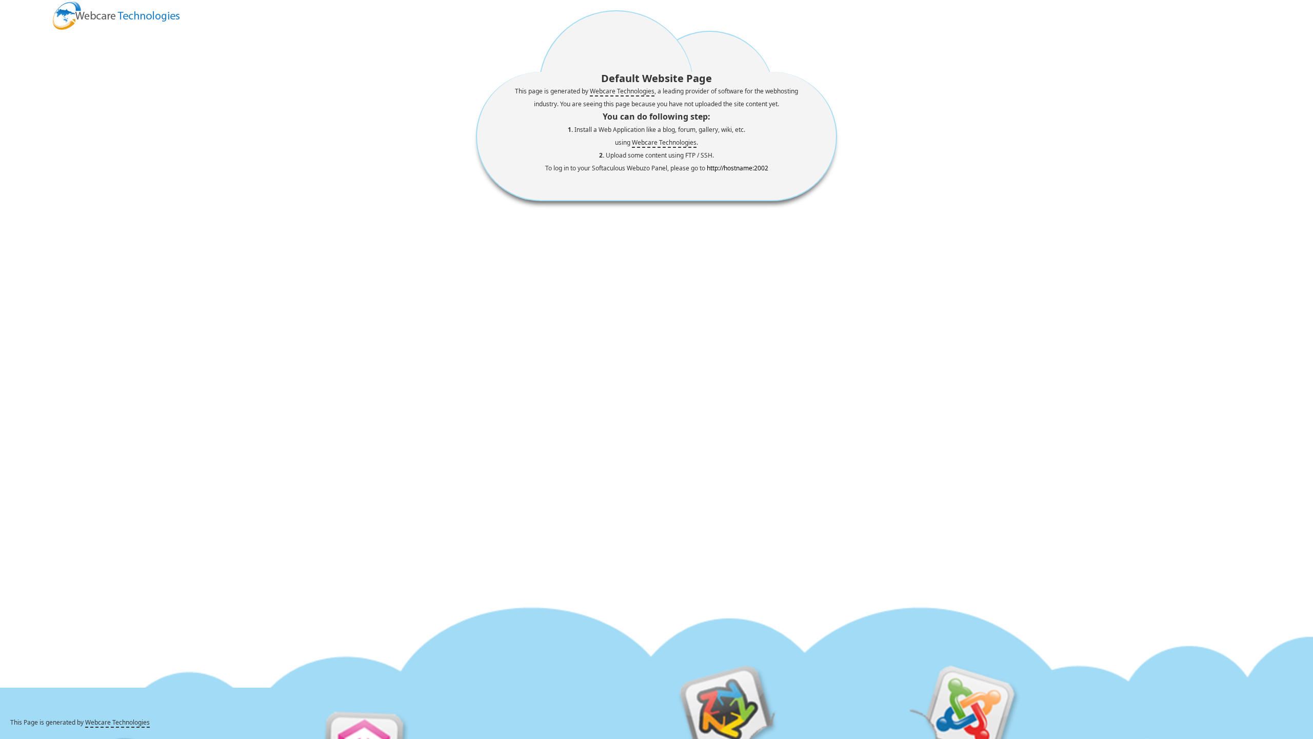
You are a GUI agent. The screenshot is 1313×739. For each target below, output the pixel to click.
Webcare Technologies (622, 91)
